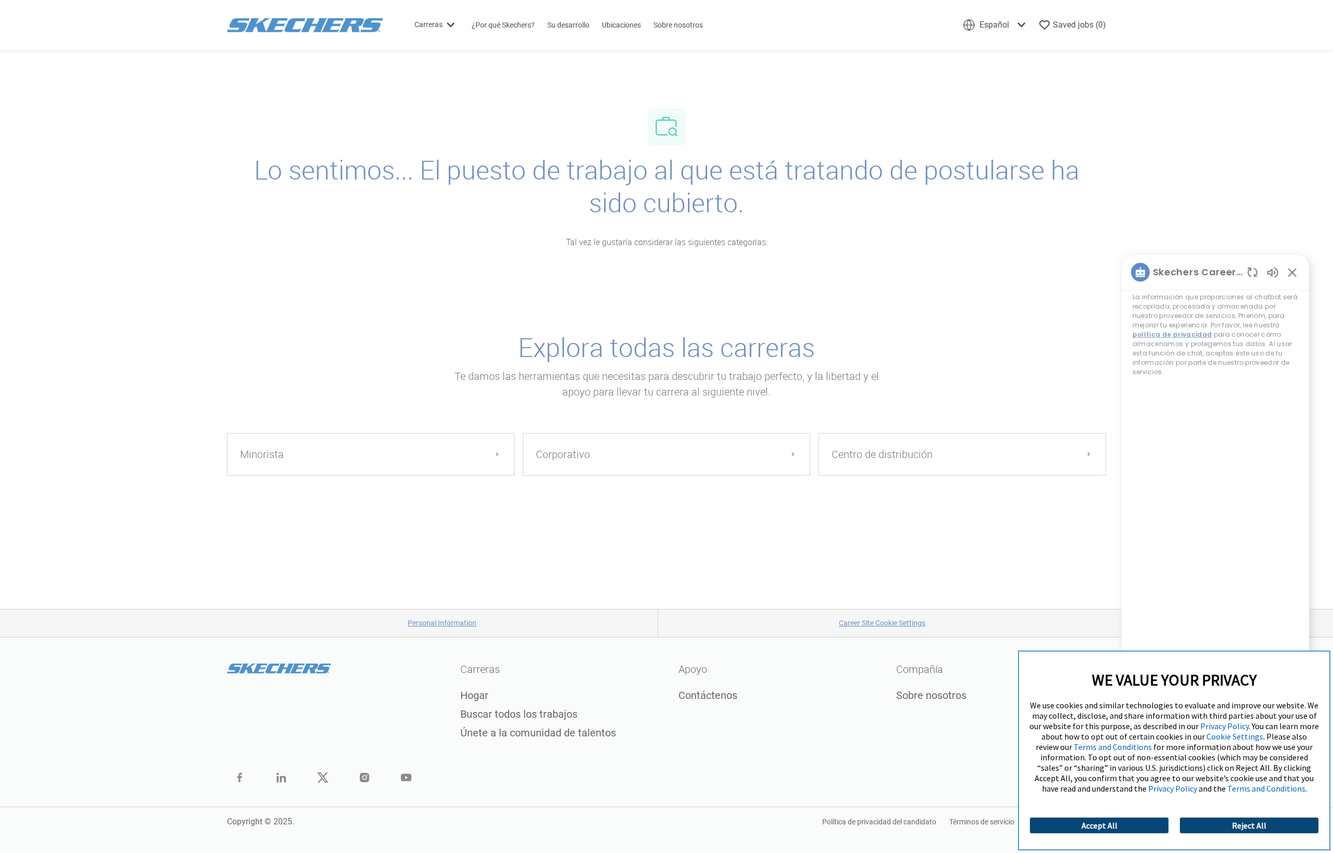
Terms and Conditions (1113, 747)
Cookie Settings (1234, 736)
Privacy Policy (1224, 726)
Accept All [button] (1099, 825)
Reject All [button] (1249, 825)
